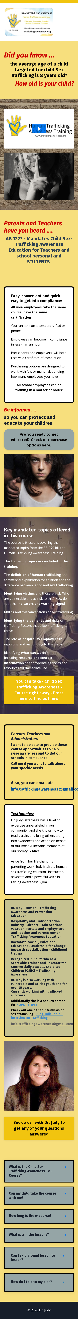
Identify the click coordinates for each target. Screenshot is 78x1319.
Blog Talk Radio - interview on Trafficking (37, 1016)
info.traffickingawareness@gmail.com (42, 1024)
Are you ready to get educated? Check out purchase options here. (39, 439)
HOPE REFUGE (26, 1005)
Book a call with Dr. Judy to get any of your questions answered (39, 1128)
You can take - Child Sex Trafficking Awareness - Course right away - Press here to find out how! (39, 689)
